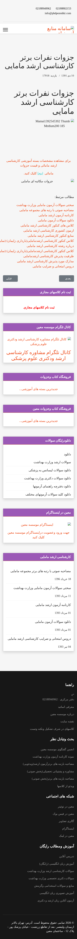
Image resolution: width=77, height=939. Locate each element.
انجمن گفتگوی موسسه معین (57, 749)
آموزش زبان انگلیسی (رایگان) (56, 863)
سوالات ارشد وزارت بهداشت (52, 462)
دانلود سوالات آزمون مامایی (56, 220)
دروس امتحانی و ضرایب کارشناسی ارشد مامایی (39, 642)
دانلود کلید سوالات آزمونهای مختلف (48, 494)
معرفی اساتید (66, 706)
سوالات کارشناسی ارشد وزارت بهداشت (50, 871)
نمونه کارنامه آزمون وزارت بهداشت (53, 756)
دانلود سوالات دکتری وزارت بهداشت (47, 478)
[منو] (5, 30)
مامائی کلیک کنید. (39, 173)
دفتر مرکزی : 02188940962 (58, 699)
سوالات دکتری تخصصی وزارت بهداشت (51, 878)
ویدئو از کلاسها (65, 786)
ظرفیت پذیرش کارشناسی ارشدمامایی (48, 256)
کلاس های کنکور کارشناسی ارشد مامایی (47, 225)
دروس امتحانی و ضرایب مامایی (53, 266)
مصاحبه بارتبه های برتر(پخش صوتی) (53, 778)
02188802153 (63, 8)
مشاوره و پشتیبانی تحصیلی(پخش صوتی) (50, 771)
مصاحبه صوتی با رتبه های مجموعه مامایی (46, 210)
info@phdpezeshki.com (58, 13)
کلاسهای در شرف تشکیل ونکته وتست (52, 728)
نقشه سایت (67, 721)
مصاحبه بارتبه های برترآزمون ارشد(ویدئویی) (48, 763)
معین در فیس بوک (63, 813)
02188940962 (43, 8)
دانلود (67, 454)
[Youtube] (21, 8)
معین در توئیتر (66, 806)
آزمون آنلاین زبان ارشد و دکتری (56, 900)
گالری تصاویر (66, 821)
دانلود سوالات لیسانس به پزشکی (50, 470)
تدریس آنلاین (66, 856)
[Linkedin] (15, 8)
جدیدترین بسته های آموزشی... (38, 389)
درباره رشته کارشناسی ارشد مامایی (50, 246)
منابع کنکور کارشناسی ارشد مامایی (51, 235)
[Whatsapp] (21, 13)
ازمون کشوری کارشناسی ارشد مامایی (48, 230)
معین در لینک (66, 835)
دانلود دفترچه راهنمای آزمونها (52, 486)
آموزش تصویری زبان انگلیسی (56, 893)
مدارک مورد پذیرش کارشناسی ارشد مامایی (45, 261)
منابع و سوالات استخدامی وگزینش (54, 885)
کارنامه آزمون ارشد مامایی (56, 215)
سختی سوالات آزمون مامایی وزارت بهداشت (45, 205)
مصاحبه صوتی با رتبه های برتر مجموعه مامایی (40, 575)
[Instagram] (9, 8)
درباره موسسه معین (62, 714)
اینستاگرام (68, 828)
